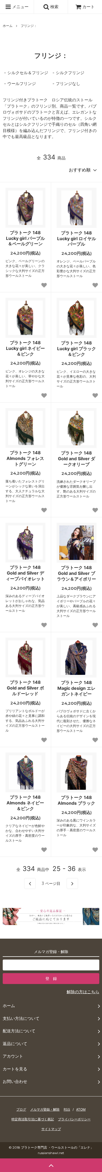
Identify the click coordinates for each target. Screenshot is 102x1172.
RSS (67, 1109)
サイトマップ (51, 1129)
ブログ (21, 1109)
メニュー (20, 6)
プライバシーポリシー (74, 1119)
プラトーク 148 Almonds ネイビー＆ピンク (25, 802)
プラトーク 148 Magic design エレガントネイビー (76, 688)
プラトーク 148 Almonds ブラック (76, 800)
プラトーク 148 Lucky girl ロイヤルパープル (76, 238)
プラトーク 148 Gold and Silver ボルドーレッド (25, 687)
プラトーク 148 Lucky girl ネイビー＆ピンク (25, 348)
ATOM (81, 1109)
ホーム (8, 26)
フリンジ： (29, 26)
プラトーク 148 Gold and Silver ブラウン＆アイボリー (76, 573)
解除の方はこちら (83, 991)
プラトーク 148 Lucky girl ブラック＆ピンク (76, 348)
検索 (53, 6)
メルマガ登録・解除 (45, 1109)
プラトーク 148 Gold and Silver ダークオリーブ (76, 458)
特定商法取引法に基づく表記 (32, 1119)
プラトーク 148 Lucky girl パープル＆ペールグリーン (25, 238)
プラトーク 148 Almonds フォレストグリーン (25, 458)
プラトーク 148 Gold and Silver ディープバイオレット (25, 573)
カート (88, 6)
